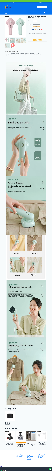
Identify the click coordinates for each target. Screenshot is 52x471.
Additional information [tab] (12, 51)
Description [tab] (6, 51)
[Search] (46, 7)
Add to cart (36, 24)
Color (28, 20)
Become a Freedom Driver (19, 455)
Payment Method (29, 457)
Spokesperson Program (19, 456)
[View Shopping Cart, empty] (44, 12)
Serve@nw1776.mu (40, 456)
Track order (46, 2)
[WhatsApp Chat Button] (50, 469)
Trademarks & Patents (30, 461)
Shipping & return (41, 2)
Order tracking (29, 458)
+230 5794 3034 (40, 457)
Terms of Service (29, 460)
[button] (8, 12)
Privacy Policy (29, 459)
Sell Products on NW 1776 (19, 454)
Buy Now (20, 442)
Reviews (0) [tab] (17, 51)
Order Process (29, 454)
